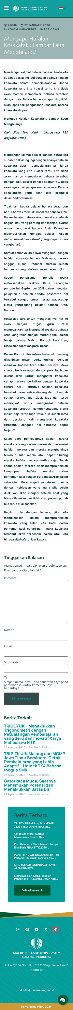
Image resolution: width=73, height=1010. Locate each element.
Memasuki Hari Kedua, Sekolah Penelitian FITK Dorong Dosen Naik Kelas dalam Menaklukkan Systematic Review (35, 877)
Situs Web (11, 662)
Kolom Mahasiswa (22, 29)
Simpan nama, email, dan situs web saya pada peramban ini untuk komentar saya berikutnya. (36, 684)
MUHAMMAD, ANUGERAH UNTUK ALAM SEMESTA (35, 867)
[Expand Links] (63, 1000)
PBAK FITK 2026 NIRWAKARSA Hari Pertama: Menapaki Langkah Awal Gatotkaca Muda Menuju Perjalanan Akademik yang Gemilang (36, 856)
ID (65, 8)
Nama (9, 629)
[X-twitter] (45, 929)
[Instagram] (17, 929)
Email (9, 646)
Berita (45, 747)
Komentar (12, 578)
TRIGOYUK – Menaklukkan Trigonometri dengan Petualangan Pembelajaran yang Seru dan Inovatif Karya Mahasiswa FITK (32, 734)
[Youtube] (36, 929)
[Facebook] (27, 929)
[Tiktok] (55, 929)
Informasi (43, 794)
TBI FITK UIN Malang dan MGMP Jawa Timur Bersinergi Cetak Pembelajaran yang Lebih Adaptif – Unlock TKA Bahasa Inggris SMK (34, 762)
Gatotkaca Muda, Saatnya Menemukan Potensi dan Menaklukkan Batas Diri (30, 785)
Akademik (35, 747)
